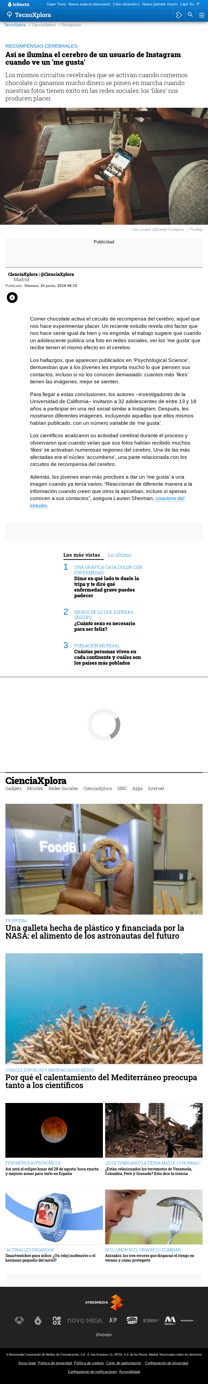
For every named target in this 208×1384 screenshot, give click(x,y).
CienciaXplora (35, 780)
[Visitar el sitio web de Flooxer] (104, 1335)
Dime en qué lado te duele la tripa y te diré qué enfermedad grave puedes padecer (106, 587)
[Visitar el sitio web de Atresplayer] (189, 1321)
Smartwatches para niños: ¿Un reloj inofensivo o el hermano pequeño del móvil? (50, 1258)
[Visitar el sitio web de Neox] (57, 1321)
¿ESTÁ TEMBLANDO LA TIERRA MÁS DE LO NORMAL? (152, 1163)
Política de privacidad (55, 1363)
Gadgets (13, 788)
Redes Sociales (63, 788)
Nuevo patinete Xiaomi (160, 4)
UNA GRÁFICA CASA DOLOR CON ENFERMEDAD (108, 569)
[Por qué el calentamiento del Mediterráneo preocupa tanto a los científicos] (104, 1009)
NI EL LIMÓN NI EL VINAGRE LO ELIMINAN (143, 1249)
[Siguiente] (198, 4)
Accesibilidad (129, 1372)
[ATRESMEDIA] (104, 1302)
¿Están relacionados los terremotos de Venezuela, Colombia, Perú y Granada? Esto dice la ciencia (148, 1171)
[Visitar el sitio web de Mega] (94, 1321)
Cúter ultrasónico (126, 4)
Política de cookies (89, 1363)
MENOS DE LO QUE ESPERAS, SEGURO (104, 614)
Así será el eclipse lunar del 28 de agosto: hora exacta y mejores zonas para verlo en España (52, 1171)
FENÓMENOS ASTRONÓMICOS (33, 1163)
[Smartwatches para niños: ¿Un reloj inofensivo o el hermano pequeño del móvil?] (54, 1217)
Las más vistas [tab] (81, 554)
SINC (122, 788)
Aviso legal (27, 1363)
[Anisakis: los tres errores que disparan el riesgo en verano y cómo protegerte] (154, 1217)
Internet (156, 788)
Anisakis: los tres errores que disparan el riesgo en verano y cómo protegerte (149, 1258)
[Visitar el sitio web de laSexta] (38, 1321)
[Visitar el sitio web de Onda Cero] (132, 1321)
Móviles (35, 788)
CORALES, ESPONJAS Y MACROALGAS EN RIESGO (49, 1070)
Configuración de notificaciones (92, 1372)
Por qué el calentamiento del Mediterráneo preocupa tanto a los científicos (101, 1081)
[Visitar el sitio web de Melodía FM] (170, 1321)
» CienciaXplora (42, 25)
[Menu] (201, 15)
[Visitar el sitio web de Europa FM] (151, 1321)
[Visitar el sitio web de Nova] (76, 1321)
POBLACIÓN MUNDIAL (97, 645)
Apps (137, 788)
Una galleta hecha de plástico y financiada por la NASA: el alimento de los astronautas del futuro (94, 932)
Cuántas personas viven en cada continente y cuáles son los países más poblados (107, 657)
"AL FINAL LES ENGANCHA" (30, 1249)
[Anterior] (41, 4)
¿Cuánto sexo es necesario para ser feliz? (104, 626)
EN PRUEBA (16, 920)
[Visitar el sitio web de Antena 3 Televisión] (19, 1321)
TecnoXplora (15, 25)
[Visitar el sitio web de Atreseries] (113, 1321)
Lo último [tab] (119, 554)
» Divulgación (69, 25)
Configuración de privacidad (166, 1363)
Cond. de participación (123, 1363)
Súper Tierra (56, 4)
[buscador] (190, 15)
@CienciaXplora (57, 274)
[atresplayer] (179, 15)
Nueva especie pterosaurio (89, 4)
